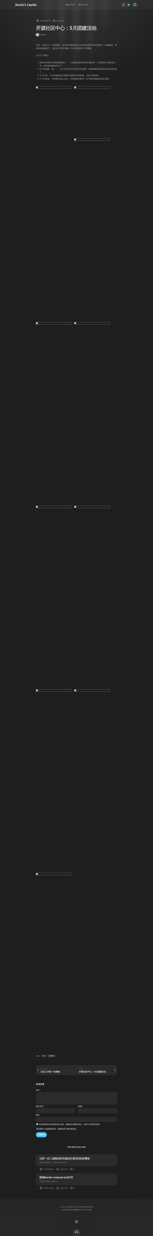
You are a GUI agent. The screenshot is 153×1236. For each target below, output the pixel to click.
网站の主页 (70, 5)
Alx (90, 1210)
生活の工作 (60, 21)
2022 (44, 1056)
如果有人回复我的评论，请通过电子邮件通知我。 (58, 1129)
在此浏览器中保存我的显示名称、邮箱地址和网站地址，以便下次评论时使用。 (70, 1124)
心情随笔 (51, 1056)
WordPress (75, 1210)
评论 (38, 1090)
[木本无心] (76, 1222)
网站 (37, 1115)
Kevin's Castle (26, 5)
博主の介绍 (82, 5)
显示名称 (40, 1106)
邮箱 (80, 1106)
